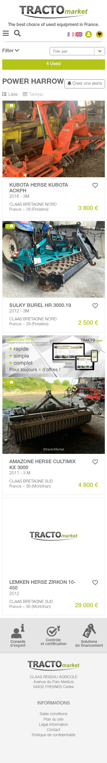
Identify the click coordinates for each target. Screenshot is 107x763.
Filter (8, 51)
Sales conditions (53, 714)
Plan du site (53, 720)
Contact (53, 730)
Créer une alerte (86, 84)
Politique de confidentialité (53, 735)
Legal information (53, 725)
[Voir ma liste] (100, 34)
